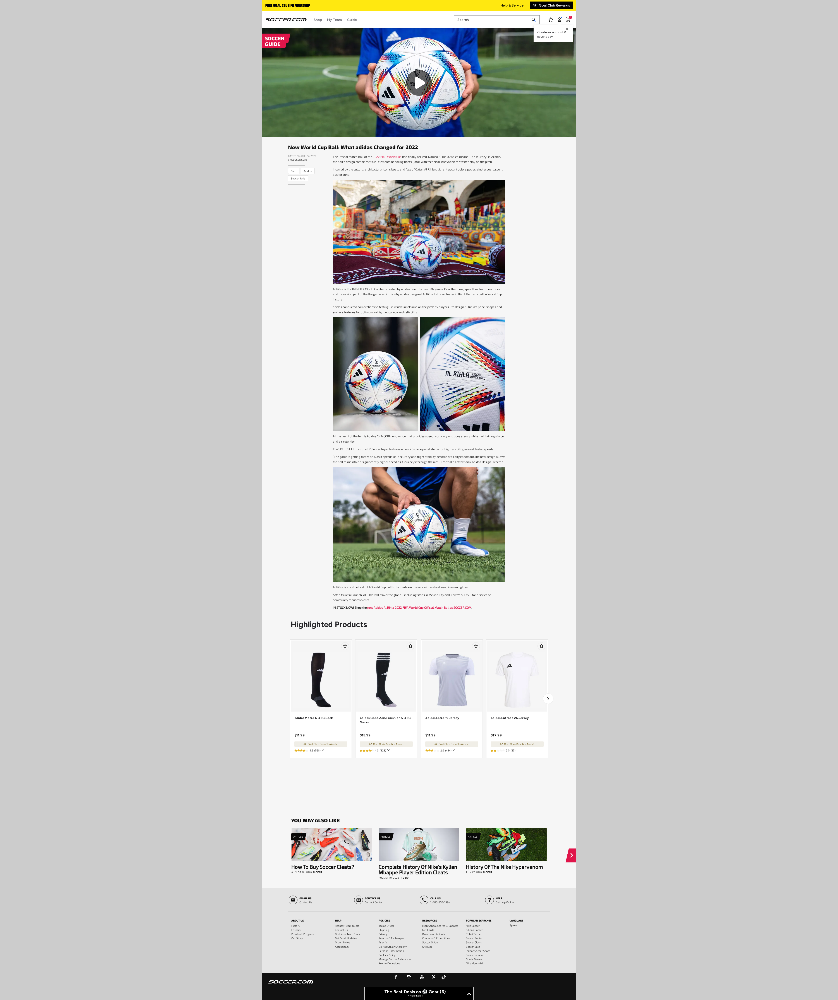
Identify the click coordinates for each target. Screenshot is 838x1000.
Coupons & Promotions (436, 938)
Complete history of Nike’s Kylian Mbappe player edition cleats (418, 869)
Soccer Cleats (474, 942)
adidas (308, 170)
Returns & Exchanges (391, 938)
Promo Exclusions (389, 963)
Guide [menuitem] (352, 20)
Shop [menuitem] (318, 20)
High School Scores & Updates (440, 925)
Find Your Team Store (347, 933)
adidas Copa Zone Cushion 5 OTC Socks (385, 720)
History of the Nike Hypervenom (504, 867)
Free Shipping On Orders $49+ (289, 6)
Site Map (427, 946)
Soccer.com (299, 159)
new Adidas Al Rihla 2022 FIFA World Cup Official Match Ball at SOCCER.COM (419, 607)
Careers (296, 929)
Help (338, 920)
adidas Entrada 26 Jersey (510, 718)
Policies (384, 920)
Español (383, 942)
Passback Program (302, 933)
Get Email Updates (346, 938)
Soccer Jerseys (474, 954)
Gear (294, 170)
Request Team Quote (347, 925)
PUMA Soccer (474, 933)
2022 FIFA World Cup (387, 156)
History (295, 925)
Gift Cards (428, 929)
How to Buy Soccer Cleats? (322, 867)
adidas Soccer (474, 929)
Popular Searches (478, 920)
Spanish (514, 925)
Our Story (297, 938)
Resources (429, 920)
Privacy (383, 933)
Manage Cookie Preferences (395, 959)
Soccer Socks (474, 938)
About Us (297, 920)
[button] (572, 855)
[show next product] (548, 698)
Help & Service (512, 5)
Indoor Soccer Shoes (478, 950)
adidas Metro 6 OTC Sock (313, 718)
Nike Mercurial (474, 963)
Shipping (384, 929)
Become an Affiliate (433, 933)
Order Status (342, 942)
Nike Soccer (473, 925)
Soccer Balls (298, 178)
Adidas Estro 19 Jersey (442, 718)
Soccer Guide (430, 942)
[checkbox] (345, 646)
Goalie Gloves (474, 959)
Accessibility (342, 946)
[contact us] (290, 984)
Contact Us (341, 929)
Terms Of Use (386, 925)
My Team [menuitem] (334, 20)
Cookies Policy (387, 954)
